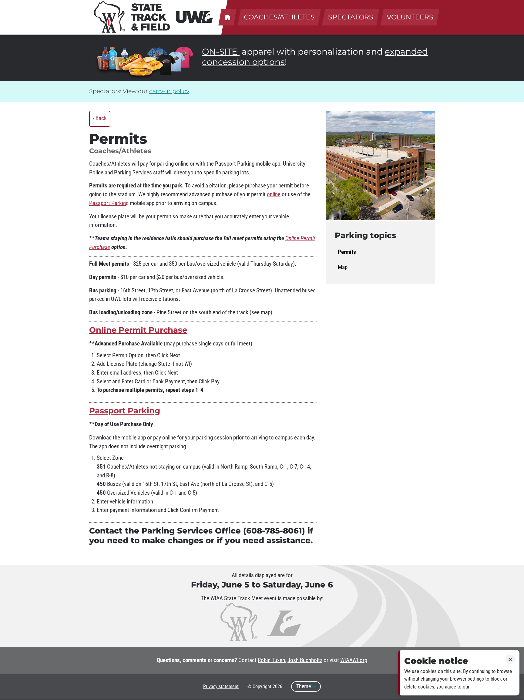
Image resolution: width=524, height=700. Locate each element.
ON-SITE (221, 51)
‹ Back (100, 118)
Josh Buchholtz (304, 660)
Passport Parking (109, 203)
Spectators (350, 17)
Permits (347, 252)
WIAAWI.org (353, 660)
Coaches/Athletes (279, 17)
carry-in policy (169, 91)
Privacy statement (221, 686)
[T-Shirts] (169, 63)
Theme (304, 686)
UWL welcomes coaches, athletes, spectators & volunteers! (227, 17)
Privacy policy (484, 687)
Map (343, 267)
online (273, 194)
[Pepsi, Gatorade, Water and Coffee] (113, 60)
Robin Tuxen (271, 660)
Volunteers (410, 17)
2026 (277, 686)
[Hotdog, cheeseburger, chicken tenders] (141, 66)
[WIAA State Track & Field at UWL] (154, 17)
